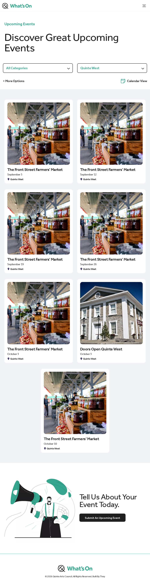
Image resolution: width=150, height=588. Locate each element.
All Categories (17, 68)
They (102, 576)
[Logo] (16, 6)
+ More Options (13, 81)
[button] (144, 6)
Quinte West (89, 68)
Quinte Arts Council (62, 576)
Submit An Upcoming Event (102, 518)
